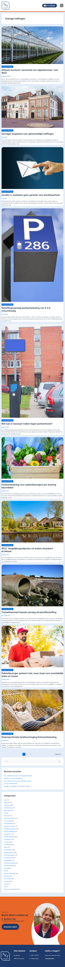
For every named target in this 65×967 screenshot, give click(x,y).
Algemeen (6, 802)
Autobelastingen (8, 808)
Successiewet (7, 878)
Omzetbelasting (8, 850)
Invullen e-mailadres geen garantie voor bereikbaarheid (31, 195)
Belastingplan (7, 810)
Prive (5, 871)
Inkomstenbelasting (9, 836)
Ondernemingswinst (9, 855)
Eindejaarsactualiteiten (10, 829)
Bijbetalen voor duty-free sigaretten (13, 778)
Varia (5, 886)
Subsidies (6, 876)
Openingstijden (8, 860)
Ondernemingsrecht (9, 852)
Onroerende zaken (9, 857)
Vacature (6, 884)
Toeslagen (6, 881)
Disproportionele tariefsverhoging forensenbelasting (29, 737)
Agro (5, 800)
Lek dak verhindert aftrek (10, 783)
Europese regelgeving (10, 831)
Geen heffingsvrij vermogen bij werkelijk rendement (17, 781)
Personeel (6, 868)
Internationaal (7, 839)
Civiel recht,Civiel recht (10, 818)
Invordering (7, 842)
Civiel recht (7, 815)
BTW (5, 813)
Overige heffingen (8, 865)
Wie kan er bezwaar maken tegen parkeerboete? (27, 423)
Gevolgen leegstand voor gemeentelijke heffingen (28, 133)
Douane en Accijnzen (9, 826)
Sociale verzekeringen (10, 873)
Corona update (8, 821)
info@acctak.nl (35, 958)
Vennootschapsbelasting (10, 889)
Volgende (58, 754)
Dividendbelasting (8, 823)
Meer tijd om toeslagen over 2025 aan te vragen (17, 786)
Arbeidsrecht (7, 805)
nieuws (6, 847)
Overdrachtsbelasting (9, 863)
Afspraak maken (10, 927)
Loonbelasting (8, 844)
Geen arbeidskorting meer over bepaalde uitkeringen (18, 775)
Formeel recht (7, 834)
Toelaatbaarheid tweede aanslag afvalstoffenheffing (29, 612)
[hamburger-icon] (61, 5)
